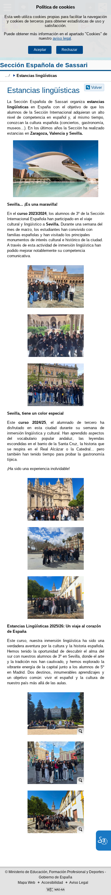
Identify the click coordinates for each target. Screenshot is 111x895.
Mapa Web (26, 882)
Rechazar (69, 50)
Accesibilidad (52, 882)
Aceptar (40, 50)
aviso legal (62, 38)
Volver (96, 87)
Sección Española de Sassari (44, 65)
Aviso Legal (78, 882)
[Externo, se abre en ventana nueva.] (55, 890)
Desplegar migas (7, 75)
